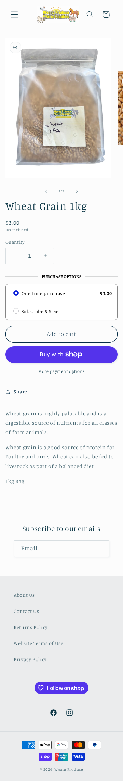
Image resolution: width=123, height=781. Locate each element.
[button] (14, 14)
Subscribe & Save (40, 311)
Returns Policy (31, 627)
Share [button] (20, 391)
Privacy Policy (30, 659)
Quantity (14, 242)
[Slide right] (76, 191)
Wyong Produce (68, 769)
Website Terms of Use (39, 643)
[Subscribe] (101, 548)
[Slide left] (46, 191)
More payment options (61, 371)
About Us (24, 595)
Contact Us (26, 611)
